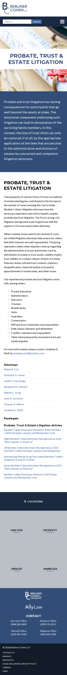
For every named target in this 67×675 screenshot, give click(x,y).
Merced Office (18, 631)
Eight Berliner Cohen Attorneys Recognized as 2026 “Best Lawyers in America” (32, 440)
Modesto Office (48, 620)
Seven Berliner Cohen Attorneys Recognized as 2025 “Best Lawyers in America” (33, 467)
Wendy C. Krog (12, 392)
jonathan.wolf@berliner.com (28, 353)
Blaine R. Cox (11, 369)
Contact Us (8, 652)
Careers (7, 667)
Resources (8, 660)
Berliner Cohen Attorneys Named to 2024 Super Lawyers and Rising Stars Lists (30, 476)
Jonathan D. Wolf (13, 410)
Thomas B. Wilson (14, 404)
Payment (7, 656)
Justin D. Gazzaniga (15, 380)
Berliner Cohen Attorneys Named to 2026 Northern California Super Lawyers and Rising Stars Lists (32, 431)
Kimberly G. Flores (14, 375)
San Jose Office (19, 620)
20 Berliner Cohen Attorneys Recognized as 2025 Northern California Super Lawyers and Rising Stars (32, 449)
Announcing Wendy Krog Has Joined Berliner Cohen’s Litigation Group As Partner (33, 458)
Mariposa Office (48, 631)
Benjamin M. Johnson (15, 386)
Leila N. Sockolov (13, 398)
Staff (5, 671)
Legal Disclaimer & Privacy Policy (19, 664)
